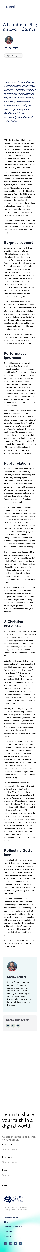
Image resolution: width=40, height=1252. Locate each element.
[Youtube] (10, 1243)
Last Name (7, 1157)
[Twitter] (15, 1243)
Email (4, 1170)
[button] (8, 1026)
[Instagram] (20, 1243)
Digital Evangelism (13, 55)
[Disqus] (20, 1071)
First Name (7, 1144)
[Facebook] (5, 1243)
